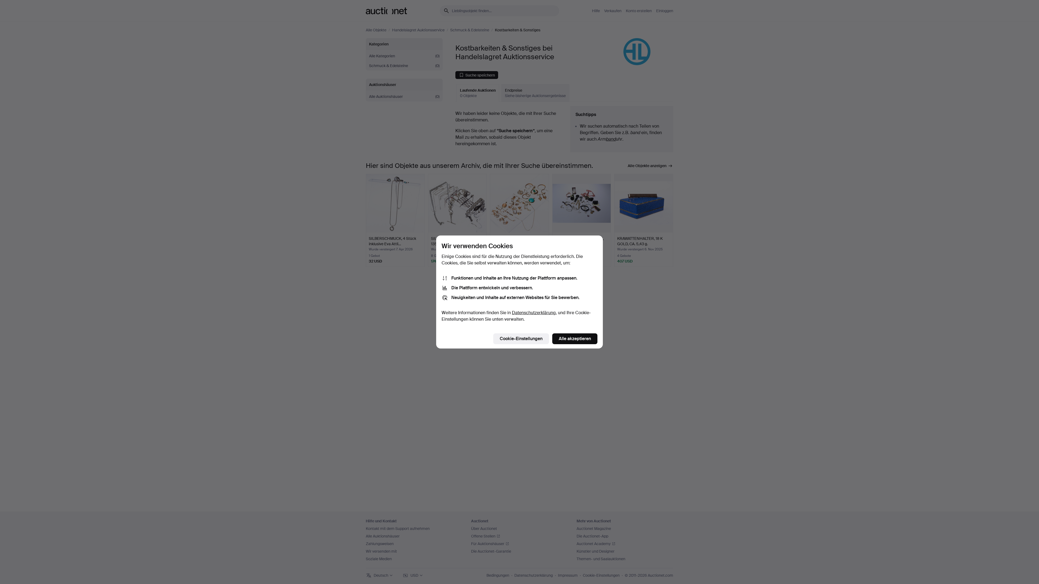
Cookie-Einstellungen (521, 338)
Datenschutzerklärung (534, 313)
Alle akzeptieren (575, 338)
